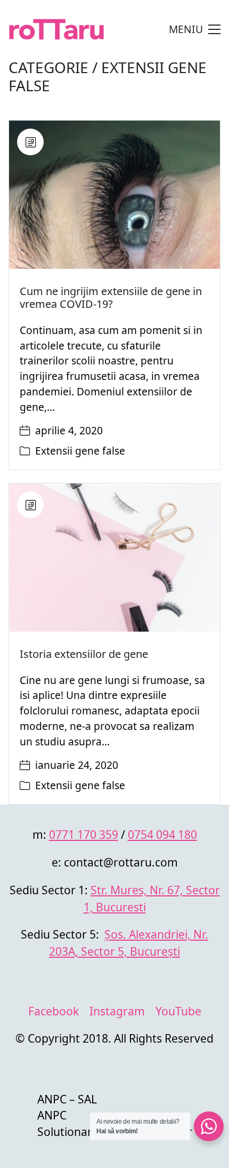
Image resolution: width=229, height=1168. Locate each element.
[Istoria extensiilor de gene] (114, 557)
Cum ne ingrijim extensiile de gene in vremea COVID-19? (111, 297)
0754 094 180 (162, 834)
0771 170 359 (83, 834)
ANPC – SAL (67, 1099)
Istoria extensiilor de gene (84, 654)
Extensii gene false (108, 76)
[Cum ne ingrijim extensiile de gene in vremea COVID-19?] (114, 195)
